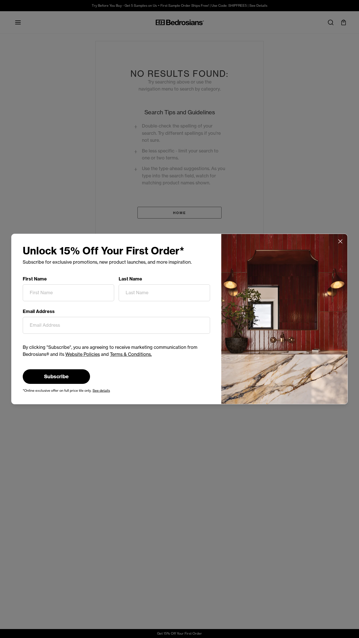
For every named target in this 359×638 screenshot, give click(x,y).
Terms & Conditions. (131, 354)
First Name (35, 279)
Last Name (130, 279)
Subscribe (56, 376)
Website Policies (82, 354)
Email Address (39, 311)
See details (101, 390)
